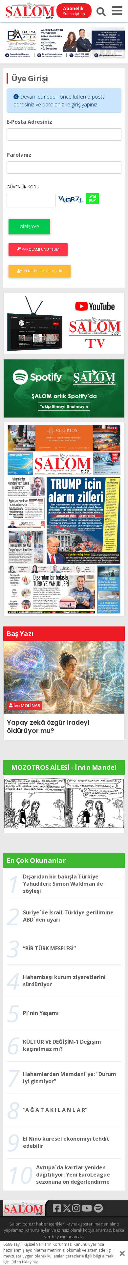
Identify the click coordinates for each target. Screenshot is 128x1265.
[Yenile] (92, 198)
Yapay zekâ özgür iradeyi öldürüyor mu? (48, 726)
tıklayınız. (30, 1262)
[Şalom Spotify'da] (64, 388)
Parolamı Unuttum (40, 249)
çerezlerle (75, 1256)
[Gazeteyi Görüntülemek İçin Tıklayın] (64, 518)
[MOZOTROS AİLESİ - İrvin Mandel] (64, 803)
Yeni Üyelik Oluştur (42, 270)
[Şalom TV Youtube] (64, 324)
